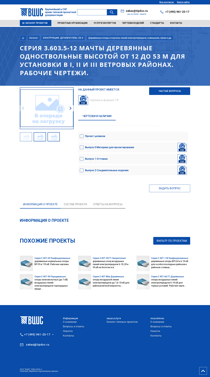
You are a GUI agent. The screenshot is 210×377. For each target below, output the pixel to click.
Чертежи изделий (133, 23)
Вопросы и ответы (73, 326)
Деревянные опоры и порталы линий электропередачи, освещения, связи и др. (130, 38)
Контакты (176, 23)
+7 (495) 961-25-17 (177, 11)
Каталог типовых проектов (122, 321)
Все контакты (166, 2)
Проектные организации (72, 23)
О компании (70, 321)
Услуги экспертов (105, 23)
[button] (70, 108)
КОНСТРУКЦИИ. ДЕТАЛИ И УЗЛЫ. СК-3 (63, 38)
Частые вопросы (169, 91)
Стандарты (157, 23)
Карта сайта (183, 2)
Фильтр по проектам (172, 240)
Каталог (33, 38)
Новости (68, 331)
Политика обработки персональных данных (39, 371)
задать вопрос (170, 188)
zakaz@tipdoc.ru (137, 10)
